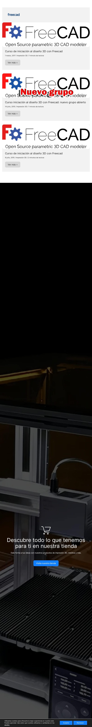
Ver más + (13, 63)
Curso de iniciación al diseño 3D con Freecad (34, 51)
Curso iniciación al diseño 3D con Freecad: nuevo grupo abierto (45, 102)
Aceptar (66, 723)
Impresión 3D (22, 56)
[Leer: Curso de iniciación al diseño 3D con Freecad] (46, 34)
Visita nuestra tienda (46, 563)
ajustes (6, 725)
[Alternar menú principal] (87, 4)
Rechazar (80, 723)
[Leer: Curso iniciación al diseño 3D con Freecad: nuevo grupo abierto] (46, 85)
